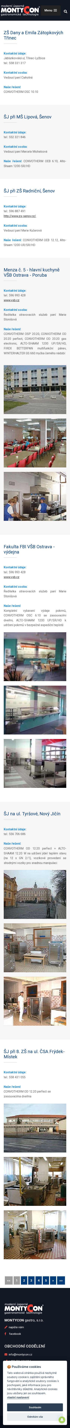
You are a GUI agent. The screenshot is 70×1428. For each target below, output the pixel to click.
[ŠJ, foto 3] (35, 1234)
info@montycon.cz (20, 1354)
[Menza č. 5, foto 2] (35, 443)
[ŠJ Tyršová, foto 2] (35, 947)
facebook (13, 1334)
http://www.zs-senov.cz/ (20, 216)
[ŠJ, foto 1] (35, 1128)
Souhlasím (35, 1407)
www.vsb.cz (11, 300)
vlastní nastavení (18, 1397)
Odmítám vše (35, 1416)
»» (61, 1280)
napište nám (16, 1327)
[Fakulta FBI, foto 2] (35, 710)
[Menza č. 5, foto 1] (35, 389)
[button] (51, 10)
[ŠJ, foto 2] (35, 1181)
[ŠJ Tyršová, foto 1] (35, 894)
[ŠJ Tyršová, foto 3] (35, 1001)
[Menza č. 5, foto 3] (35, 496)
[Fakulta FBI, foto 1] (35, 656)
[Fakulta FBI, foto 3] (35, 763)
